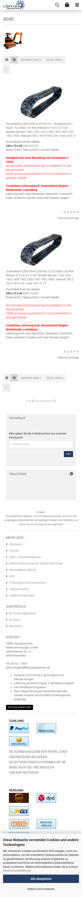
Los (68, 454)
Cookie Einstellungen (21, 595)
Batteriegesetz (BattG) (23, 569)
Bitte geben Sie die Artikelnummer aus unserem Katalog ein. (37, 435)
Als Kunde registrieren (22, 613)
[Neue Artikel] (71, 474)
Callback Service (19, 589)
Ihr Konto (14, 619)
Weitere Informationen (41, 889)
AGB (12, 576)
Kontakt (14, 550)
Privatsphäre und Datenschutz (28, 582)
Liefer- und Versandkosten (25, 557)
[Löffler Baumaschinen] (12, 5)
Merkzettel (15, 626)
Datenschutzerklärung (16, 870)
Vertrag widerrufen (19, 707)
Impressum (16, 544)
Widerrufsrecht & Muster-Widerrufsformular (36, 563)
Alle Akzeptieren (41, 878)
